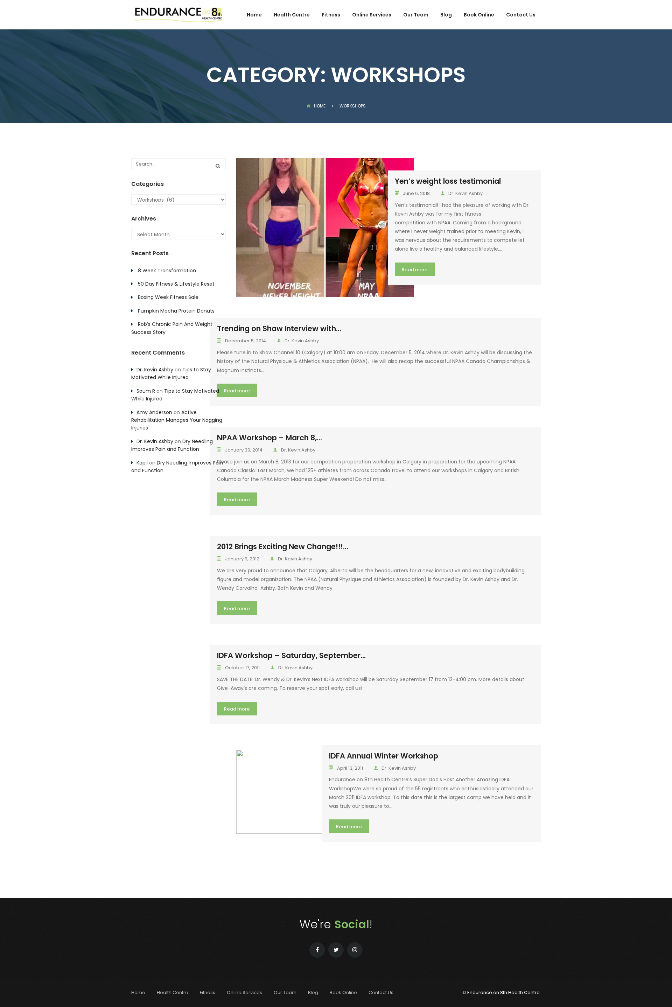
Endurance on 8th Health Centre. (504, 992)
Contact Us (521, 15)
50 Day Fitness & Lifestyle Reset (176, 283)
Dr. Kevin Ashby (465, 193)
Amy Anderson (154, 412)
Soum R (145, 390)
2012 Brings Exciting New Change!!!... (282, 546)
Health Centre (292, 15)
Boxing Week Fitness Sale (168, 297)
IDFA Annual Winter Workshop (383, 755)
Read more (415, 269)
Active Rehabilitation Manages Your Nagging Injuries (176, 420)
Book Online (479, 15)
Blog (446, 15)
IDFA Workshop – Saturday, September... (291, 655)
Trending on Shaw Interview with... (279, 328)
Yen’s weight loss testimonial (448, 181)
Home (254, 15)
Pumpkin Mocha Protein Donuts (176, 310)
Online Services (371, 15)
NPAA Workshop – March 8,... (269, 437)
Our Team (415, 15)
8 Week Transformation (167, 270)
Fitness (331, 15)
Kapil (142, 462)
